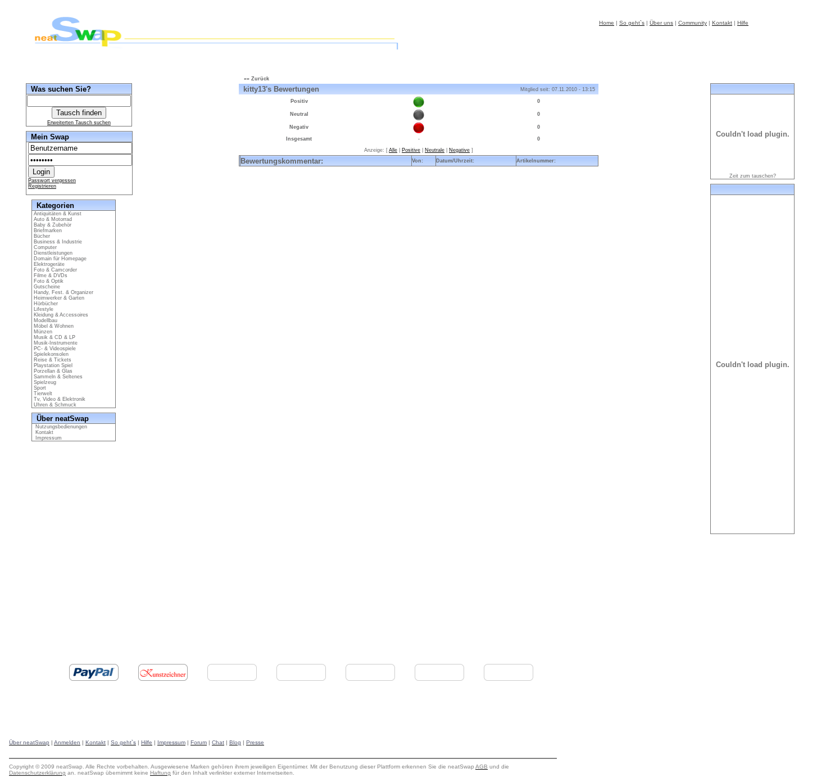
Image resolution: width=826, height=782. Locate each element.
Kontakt (42, 432)
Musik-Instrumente (55, 343)
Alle (393, 150)
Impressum (47, 438)
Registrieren (42, 186)
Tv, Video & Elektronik (58, 399)
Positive (411, 150)
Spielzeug (44, 382)
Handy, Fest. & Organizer (62, 292)
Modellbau (44, 320)
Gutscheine (46, 287)
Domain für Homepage (59, 258)
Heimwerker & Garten (58, 298)
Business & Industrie (57, 242)
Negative (459, 150)
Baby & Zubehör (51, 225)
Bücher (41, 236)
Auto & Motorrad (52, 219)
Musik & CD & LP (53, 337)
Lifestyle (42, 309)
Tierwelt (42, 393)
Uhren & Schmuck (54, 405)
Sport (39, 388)
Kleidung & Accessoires (60, 315)
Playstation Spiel (52, 365)
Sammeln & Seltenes (57, 376)
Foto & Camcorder (54, 270)
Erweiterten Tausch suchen (79, 122)
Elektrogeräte (48, 264)
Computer (44, 247)
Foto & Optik (47, 281)
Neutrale (434, 150)
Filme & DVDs (49, 275)
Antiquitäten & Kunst (56, 213)
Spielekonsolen (50, 354)
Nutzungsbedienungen (59, 427)
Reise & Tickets (51, 360)
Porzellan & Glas (52, 371)
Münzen (42, 332)
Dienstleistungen (52, 253)
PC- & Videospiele (54, 348)
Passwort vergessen (52, 180)
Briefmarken (47, 230)
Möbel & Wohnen (53, 326)
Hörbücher (45, 303)
